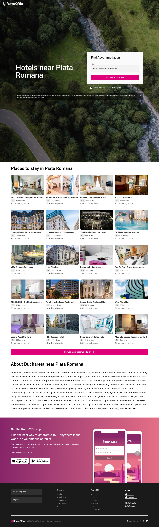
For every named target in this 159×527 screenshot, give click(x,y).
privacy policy (124, 96)
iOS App (130, 494)
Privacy (129, 521)
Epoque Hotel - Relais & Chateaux (26, 232)
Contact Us (95, 509)
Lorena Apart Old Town (21, 337)
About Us (94, 494)
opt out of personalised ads (26, 98)
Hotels (59, 494)
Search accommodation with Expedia (107, 88)
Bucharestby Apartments (91, 267)
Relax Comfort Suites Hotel (92, 337)
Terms (136, 521)
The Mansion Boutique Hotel (93, 232)
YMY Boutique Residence (22, 267)
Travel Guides (62, 503)
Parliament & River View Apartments (62, 197)
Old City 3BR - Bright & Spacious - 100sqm (26, 303)
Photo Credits (130, 503)
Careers (94, 500)
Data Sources (130, 506)
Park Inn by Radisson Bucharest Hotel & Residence (60, 303)
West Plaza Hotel (122, 302)
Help (92, 506)
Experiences (61, 500)
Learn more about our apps (21, 452)
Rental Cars (61, 497)
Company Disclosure (54, 521)
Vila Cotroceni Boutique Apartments (27, 197)
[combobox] (115, 69)
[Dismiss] (141, 96)
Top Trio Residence (123, 197)
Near (93, 64)
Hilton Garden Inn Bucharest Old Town (60, 233)
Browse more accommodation (77, 352)
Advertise (94, 503)
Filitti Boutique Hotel (55, 337)
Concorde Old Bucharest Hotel (93, 302)
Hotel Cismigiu (52, 267)
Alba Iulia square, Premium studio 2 (131, 337)
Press (93, 497)
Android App (132, 497)
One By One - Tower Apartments (129, 267)
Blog (58, 506)
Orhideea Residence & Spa (127, 232)
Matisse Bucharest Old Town (93, 197)
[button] (115, 77)
